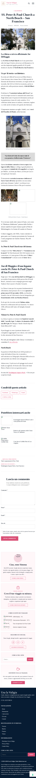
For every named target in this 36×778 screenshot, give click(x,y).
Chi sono (4, 716)
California (18, 10)
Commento (4, 490)
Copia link (6, 397)
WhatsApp (15, 392)
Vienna (3, 734)
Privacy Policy (5, 743)
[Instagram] (18, 642)
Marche (4, 729)
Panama (4, 731)
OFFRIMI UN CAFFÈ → (18, 682)
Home (3, 709)
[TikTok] (22, 642)
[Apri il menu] (33, 3)
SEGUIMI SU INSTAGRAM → (18, 647)
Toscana (4, 726)
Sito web (3, 523)
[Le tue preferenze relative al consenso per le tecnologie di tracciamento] (33, 775)
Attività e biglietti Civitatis (19, 627)
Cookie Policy (5, 746)
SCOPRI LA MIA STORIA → (18, 578)
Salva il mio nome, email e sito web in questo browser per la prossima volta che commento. (19, 532)
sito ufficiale (13, 342)
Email (23, 392)
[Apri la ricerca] (29, 3)
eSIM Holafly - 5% (18, 616)
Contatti (4, 719)
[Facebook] (13, 642)
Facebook (5, 392)
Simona (11, 25)
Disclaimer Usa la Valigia (8, 741)
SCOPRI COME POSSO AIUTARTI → (18, 605)
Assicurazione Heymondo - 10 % (21, 620)
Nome (3, 507)
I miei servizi (5, 714)
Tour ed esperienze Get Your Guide (22, 623)
